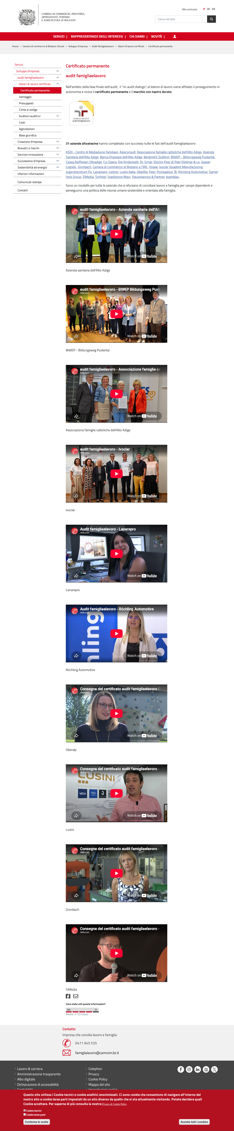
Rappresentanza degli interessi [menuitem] (97, 36)
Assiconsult (127, 152)
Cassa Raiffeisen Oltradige (84, 161)
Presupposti (26, 103)
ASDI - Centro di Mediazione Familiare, (92, 152)
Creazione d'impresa (30, 141)
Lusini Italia (127, 171)
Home (15, 46)
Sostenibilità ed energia (32, 167)
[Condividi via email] (75, 997)
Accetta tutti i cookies (194, 1121)
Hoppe (153, 166)
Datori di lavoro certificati (131, 46)
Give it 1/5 (69, 1010)
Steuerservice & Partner (148, 176)
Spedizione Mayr (118, 176)
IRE (145, 166)
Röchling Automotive (192, 171)
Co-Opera (110, 161)
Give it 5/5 (96, 1010)
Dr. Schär (146, 161)
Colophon (95, 1068)
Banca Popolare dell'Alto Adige (121, 157)
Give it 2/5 (75, 1010)
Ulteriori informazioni (31, 174)
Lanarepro (100, 171)
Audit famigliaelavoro (103, 46)
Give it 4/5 (89, 1010)
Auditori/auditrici (30, 116)
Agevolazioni (27, 129)
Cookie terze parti (36, 1115)
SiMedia (88, 176)
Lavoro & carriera (30, 1068)
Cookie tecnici (33, 1111)
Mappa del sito (99, 1084)
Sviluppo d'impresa (78, 46)
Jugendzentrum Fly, (79, 171)
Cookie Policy (97, 1079)
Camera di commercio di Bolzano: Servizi (43, 46)
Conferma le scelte (36, 1121)
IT (204, 9)
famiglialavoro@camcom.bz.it (97, 1052)
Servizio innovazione (30, 154)
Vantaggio (25, 97)
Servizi (19, 64)
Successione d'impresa (31, 161)
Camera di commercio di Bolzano (115, 166)
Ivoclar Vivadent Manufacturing (181, 166)
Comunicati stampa (29, 182)
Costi (22, 122)
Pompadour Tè (167, 171)
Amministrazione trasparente (39, 1074)
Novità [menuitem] (156, 36)
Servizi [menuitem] (59, 36)
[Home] (54, 15)
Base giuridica (27, 135)
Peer (152, 171)
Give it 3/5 (82, 1010)
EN (213, 9)
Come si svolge (28, 109)
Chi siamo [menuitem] (137, 36)
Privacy (93, 1074)
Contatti (23, 190)
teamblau (172, 176)
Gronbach (84, 166)
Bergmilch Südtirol (156, 157)
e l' (140, 166)
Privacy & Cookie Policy (114, 1104)
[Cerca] (211, 19)
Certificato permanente (35, 90)
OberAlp (142, 171)
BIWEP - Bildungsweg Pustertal (192, 157)
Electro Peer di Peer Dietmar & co (177, 161)
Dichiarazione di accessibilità (38, 1084)
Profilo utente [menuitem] (174, 36)
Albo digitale (26, 1079)
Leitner (113, 171)
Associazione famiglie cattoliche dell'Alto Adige (169, 152)
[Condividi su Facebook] (68, 997)
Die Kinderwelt (128, 161)
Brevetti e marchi (28, 148)
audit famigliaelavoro (31, 77)
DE (208, 9)
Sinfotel (100, 176)
